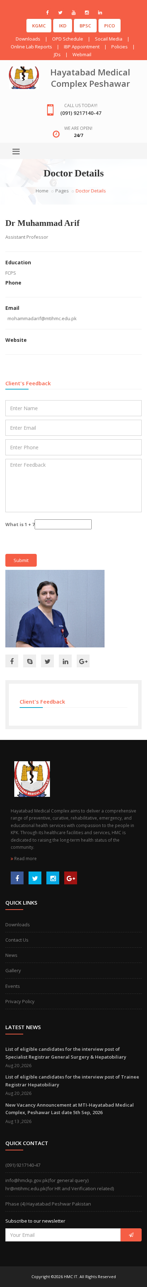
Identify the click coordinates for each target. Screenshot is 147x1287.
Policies (119, 46)
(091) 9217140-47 (22, 1165)
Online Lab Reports (31, 46)
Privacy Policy (20, 1001)
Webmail (81, 54)
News (11, 955)
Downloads (28, 39)
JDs (57, 54)
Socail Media (108, 39)
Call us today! (80, 105)
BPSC (85, 25)
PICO (109, 25)
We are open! (78, 128)
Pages (62, 190)
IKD (62, 25)
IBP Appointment (82, 46)
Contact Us (17, 940)
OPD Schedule (67, 39)
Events (12, 986)
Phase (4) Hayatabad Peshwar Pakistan (48, 1204)
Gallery (13, 970)
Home (42, 190)
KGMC (39, 25)
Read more (25, 859)
